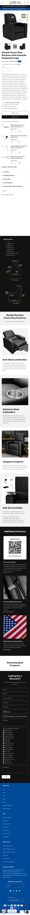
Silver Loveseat (8, 755)
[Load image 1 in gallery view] (7, 46)
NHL (4, 795)
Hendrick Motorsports (8, 805)
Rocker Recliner (8, 747)
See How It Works (8, 611)
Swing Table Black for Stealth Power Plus (17, 125)
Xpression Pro (8, 763)
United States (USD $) (14, 900)
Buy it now (15, 117)
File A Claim (5, 820)
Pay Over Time (6, 833)
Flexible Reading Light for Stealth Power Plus (18, 146)
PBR (4, 802)
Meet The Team (6, 824)
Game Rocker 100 (8, 738)
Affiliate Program (7, 817)
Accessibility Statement (8, 861)
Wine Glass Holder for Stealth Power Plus (17, 157)
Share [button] (4, 190)
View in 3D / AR (7, 572)
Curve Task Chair (8, 734)
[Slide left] (2, 47)
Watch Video (6, 649)
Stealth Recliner (8, 757)
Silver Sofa (7, 751)
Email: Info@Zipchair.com (9, 849)
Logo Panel (7, 742)
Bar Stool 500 (8, 730)
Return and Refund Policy (9, 852)
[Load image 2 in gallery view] (15, 46)
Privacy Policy (6, 858)
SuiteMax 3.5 (7, 761)
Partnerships (6, 830)
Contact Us (5, 855)
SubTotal (4, 167)
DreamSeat (5, 836)
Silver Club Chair (8, 753)
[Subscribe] (22, 885)
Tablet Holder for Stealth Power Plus (18, 136)
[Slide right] (27, 47)
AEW (4, 799)
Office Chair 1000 (9, 743)
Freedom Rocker (8, 736)
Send (6, 776)
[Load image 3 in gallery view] (22, 46)
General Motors (6, 808)
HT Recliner (7, 740)
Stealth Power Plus (9, 759)
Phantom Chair (8, 745)
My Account (6, 827)
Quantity (4, 67)
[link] (15, 270)
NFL (4, 789)
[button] (2, 2)
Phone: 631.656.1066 (8, 845)
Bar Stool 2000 (8, 732)
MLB (4, 792)
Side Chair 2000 (8, 749)
